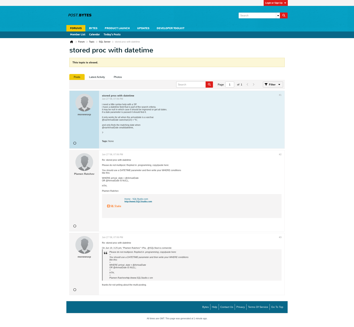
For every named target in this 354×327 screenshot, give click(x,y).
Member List (77, 34)
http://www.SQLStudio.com (138, 201)
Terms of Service (258, 306)
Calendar (94, 34)
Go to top (277, 306)
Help (214, 306)
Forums (76, 28)
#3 (280, 237)
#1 (280, 95)
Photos (118, 76)
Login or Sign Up (273, 3)
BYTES (93, 28)
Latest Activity (97, 76)
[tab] (77, 77)
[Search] (284, 15)
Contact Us (226, 306)
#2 (280, 154)
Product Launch (117, 28)
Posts (77, 76)
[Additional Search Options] (278, 15)
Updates (143, 28)
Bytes (205, 306)
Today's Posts (112, 34)
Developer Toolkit (170, 28)
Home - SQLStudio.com (136, 199)
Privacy (240, 306)
